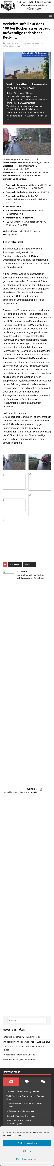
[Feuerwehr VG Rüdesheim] (27, 10)
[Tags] (27, 1081)
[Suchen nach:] (27, 1020)
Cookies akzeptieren (27, 1143)
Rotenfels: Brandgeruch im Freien (19, 1059)
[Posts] (11, 1081)
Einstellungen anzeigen (27, 1159)
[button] (50, 15)
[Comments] (43, 1081)
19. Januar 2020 (11, 43)
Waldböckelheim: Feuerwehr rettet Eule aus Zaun (27, 1041)
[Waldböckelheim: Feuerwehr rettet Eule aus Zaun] (27, 65)
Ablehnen (27, 1151)
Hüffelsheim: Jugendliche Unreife (19, 1054)
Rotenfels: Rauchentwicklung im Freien (21, 1036)
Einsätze (29, 564)
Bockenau (15, 564)
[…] (8, 119)
